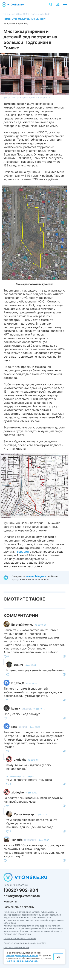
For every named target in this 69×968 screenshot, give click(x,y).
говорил (23, 551)
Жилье (34, 18)
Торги (43, 18)
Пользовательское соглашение (20, 938)
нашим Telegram (36, 576)
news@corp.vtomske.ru (22, 896)
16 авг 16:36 (41, 625)
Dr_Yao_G (17, 683)
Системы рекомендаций (16, 947)
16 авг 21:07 (43, 840)
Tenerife (16, 840)
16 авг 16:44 (30, 665)
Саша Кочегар (24, 814)
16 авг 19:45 (39, 709)
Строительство (20, 18)
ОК (58, 956)
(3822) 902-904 (21, 890)
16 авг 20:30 (31, 793)
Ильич (18, 665)
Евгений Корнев (22, 624)
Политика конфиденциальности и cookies (25, 943)
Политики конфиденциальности (22, 961)
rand (14, 726)
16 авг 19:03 (31, 683)
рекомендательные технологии (22, 955)
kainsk (15, 708)
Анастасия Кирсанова (16, 23)
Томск (7, 18)
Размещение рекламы (19, 907)
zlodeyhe (20, 759)
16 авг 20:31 (33, 760)
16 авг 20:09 (34, 727)
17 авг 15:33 (41, 814)
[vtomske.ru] (13, 4)
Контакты (10, 901)
